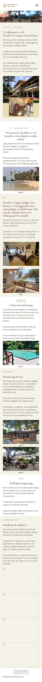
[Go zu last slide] (4, 179)
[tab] (19, 192)
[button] (21, 179)
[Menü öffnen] (36, 5)
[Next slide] (37, 179)
